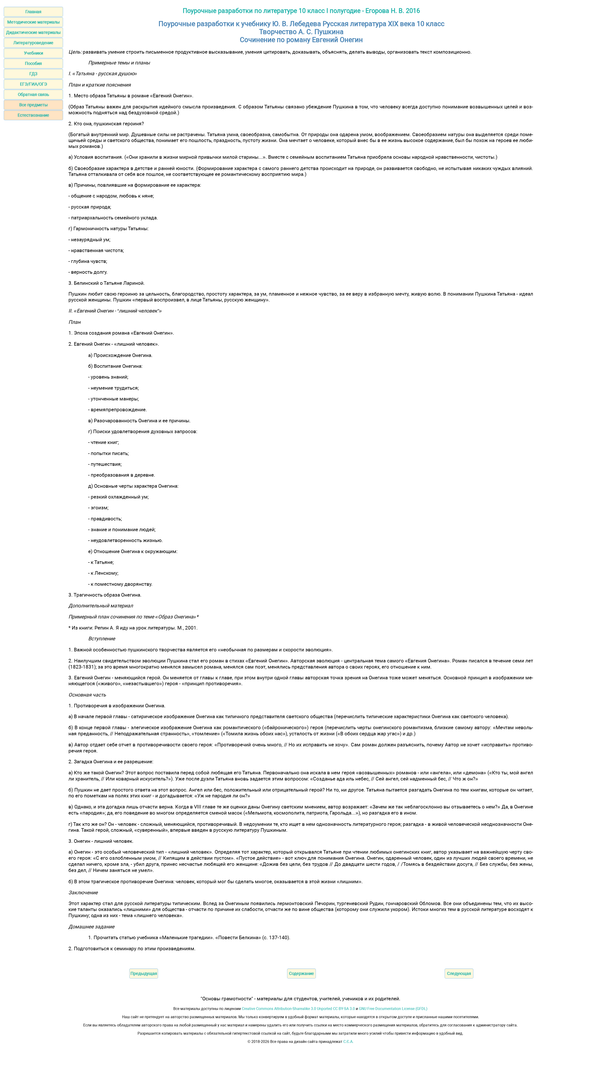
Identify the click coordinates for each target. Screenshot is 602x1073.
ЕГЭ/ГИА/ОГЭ (33, 84)
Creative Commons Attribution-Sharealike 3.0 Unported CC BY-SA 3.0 (298, 1008)
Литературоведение (33, 42)
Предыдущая (144, 973)
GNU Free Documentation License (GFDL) (393, 1008)
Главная (33, 11)
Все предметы (33, 104)
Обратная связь (33, 94)
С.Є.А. (348, 1041)
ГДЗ (33, 73)
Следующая (459, 973)
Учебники (33, 53)
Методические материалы (33, 22)
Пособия (33, 63)
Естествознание (33, 115)
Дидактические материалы (33, 32)
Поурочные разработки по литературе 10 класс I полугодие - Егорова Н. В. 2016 (301, 11)
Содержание (301, 973)
